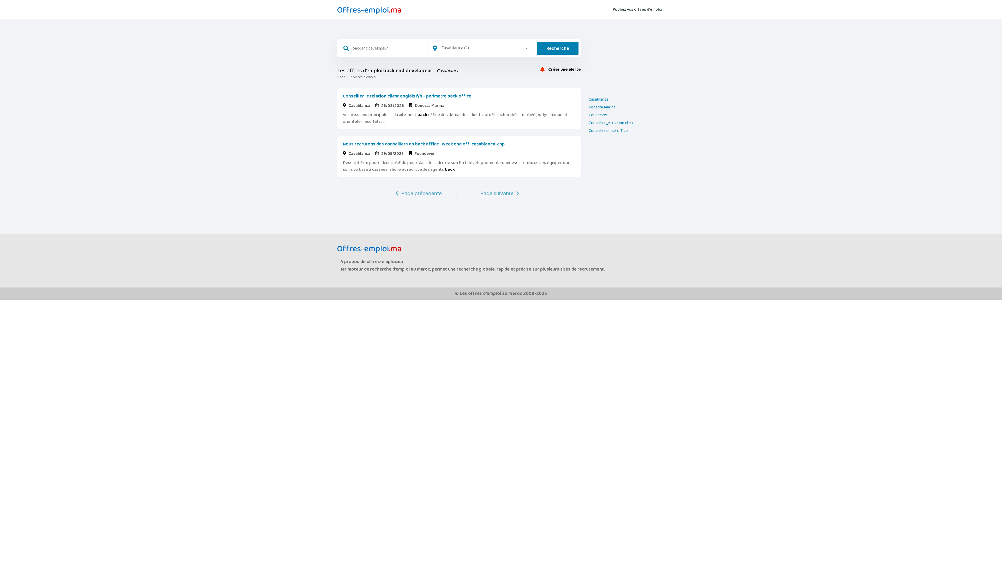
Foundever (598, 115)
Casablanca (598, 99)
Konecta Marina (602, 107)
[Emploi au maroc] (369, 10)
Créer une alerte (564, 69)
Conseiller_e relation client (611, 123)
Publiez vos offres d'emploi (637, 9)
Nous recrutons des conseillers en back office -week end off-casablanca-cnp (424, 144)
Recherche (557, 48)
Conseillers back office (608, 131)
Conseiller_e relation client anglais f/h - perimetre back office (407, 96)
